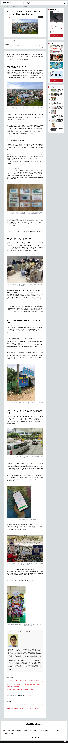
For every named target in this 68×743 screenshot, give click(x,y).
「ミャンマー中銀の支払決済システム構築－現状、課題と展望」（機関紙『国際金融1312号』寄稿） (23, 685)
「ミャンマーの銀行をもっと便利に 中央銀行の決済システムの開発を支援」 (23, 681)
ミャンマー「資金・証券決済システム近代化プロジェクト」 (20, 689)
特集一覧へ (56, 80)
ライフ (42, 730)
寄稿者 (58, 730)
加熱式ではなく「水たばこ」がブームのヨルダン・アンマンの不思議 (22, 708)
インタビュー (54, 12)
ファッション (36, 730)
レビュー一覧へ (56, 35)
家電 (9, 730)
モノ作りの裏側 (58, 12)
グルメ (46, 730)
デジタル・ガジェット (29, 3)
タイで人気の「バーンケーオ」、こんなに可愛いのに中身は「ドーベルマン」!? (23, 704)
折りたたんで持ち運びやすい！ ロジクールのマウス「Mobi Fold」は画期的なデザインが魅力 (56, 25)
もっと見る (43, 47)
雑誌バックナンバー (9, 733)
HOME (4, 6)
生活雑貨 (30, 730)
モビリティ (25, 730)
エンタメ (7, 6)
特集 (4, 730)
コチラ (28, 695)
